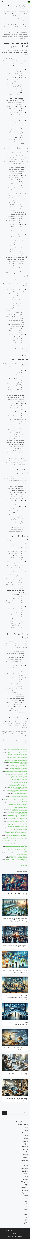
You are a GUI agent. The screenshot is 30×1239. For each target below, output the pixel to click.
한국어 (26, 1223)
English (25, 1138)
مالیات (22, 865)
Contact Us (9, 1231)
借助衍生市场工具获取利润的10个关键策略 (18, 856)
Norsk (26, 1163)
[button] (6, 2)
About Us (16, 1231)
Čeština (25, 1127)
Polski (26, 1165)
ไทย (27, 1212)
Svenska (25, 1179)
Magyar (25, 1157)
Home (22, 1231)
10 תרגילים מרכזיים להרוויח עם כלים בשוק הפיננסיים (13, 838)
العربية (25, 1204)
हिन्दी (26, 1209)
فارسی (26, 1206)
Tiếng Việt (24, 1182)
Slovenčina (24, 1174)
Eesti (26, 1135)
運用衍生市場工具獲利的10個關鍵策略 (19, 857)
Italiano (25, 1149)
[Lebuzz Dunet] (28, 2)
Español (25, 1141)
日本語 (26, 1214)
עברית (26, 1198)
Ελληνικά (24, 1187)
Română (25, 1171)
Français (25, 1144)
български (24, 1190)
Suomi (26, 1176)
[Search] (4, 1113)
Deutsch (25, 1133)
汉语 (26, 1217)
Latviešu (25, 1152)
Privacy (15, 1233)
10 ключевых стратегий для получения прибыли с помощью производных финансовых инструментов (16, 832)
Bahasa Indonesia (22, 1122)
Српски (25, 1195)
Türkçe (25, 1184)
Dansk (26, 1130)
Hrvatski (25, 1146)
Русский (25, 1193)
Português (24, 1168)
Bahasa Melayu (23, 1124)
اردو (26, 865)
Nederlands (24, 1160)
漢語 (26, 1220)
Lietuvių (25, 1154)
